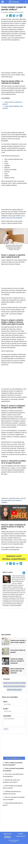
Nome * (5, 701)
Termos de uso (20, 836)
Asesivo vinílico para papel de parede (14, 683)
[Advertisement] (14, 56)
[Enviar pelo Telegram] (14, 15)
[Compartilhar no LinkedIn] (21, 15)
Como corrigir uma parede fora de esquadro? (12, 764)
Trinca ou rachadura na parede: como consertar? (14, 798)
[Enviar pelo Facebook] (10, 15)
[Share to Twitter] (17, 15)
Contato (20, 833)
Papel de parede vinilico (14, 689)
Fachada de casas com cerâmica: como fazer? (11, 781)
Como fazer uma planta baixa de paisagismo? (13, 775)
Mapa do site (7, 833)
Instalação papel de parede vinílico (14, 686)
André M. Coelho (19, 12)
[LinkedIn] (24, 573)
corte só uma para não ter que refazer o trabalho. (13, 500)
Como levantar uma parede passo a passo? (12, 787)
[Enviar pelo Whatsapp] (7, 15)
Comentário (7, 716)
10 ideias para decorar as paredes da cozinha (12, 793)
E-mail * (5, 709)
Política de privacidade (7, 837)
